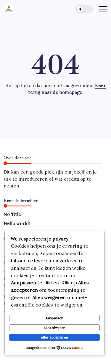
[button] (84, 9)
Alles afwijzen (55, 327)
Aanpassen (54, 318)
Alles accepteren (54, 337)
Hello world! (17, 223)
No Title (12, 214)
